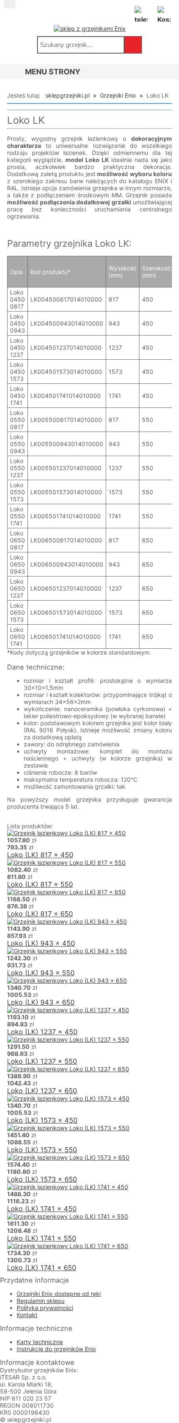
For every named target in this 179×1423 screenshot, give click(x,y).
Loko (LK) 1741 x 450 (42, 1209)
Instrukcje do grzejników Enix (56, 1348)
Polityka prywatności (45, 1307)
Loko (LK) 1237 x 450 (42, 1032)
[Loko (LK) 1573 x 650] (68, 1157)
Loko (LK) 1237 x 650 (42, 1091)
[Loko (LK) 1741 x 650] (67, 1245)
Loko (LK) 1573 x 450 (42, 1120)
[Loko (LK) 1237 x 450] (68, 1009)
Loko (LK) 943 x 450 (41, 943)
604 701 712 (141, 13)
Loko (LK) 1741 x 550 (41, 1238)
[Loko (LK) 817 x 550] (66, 862)
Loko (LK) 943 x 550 (41, 973)
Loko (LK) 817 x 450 (40, 855)
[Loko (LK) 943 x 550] (67, 950)
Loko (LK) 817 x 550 (40, 884)
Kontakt (27, 1314)
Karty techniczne (40, 1341)
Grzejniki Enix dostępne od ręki (59, 1293)
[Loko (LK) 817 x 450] (66, 833)
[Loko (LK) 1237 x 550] (68, 1039)
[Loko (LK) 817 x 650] (66, 892)
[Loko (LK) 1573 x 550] (68, 1127)
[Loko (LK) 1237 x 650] (68, 1068)
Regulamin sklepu (41, 1300)
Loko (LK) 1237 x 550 (42, 1061)
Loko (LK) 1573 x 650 (42, 1179)
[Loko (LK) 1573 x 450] (68, 1098)
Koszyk (164, 13)
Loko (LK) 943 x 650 (41, 1002)
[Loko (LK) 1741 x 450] (67, 1186)
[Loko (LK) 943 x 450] (67, 921)
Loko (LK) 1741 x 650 (41, 1268)
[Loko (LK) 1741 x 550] (67, 1216)
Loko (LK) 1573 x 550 (42, 1150)
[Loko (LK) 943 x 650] (67, 980)
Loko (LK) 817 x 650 (40, 914)
